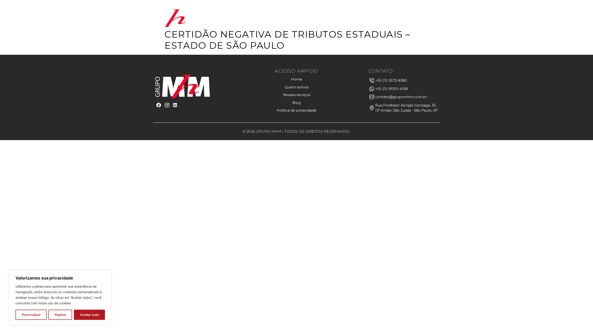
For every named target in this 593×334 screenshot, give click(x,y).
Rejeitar (60, 315)
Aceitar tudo (89, 315)
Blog (379, 18)
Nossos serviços (346, 18)
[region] (60, 297)
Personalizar (31, 315)
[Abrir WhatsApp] (581, 322)
